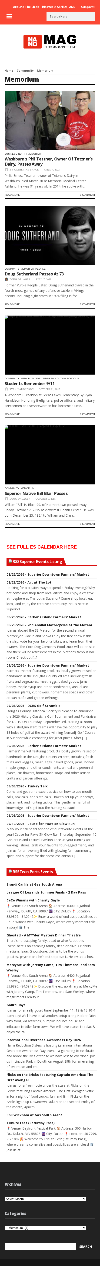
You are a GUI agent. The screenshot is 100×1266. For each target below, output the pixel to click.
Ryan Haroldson (22, 389)
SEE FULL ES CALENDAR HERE (42, 547)
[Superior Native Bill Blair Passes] (50, 454)
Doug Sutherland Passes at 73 (34, 274)
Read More (12, 194)
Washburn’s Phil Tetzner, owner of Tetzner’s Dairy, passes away (49, 161)
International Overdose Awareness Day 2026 (44, 1040)
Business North (16, 154)
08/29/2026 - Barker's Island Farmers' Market (44, 617)
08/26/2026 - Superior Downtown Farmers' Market (48, 574)
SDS (37, 378)
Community (25, 71)
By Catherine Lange (24, 169)
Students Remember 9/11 (29, 383)
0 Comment (87, 194)
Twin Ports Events (36, 872)
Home (9, 71)
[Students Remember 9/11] (50, 345)
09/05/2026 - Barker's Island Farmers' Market (44, 746)
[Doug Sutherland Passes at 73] (50, 235)
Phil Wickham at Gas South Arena (35, 1115)
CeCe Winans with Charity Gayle (33, 900)
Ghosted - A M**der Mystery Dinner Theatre (44, 935)
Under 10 (48, 378)
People (40, 269)
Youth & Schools (67, 378)
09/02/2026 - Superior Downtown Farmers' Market (48, 665)
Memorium (34, 154)
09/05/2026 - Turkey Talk (27, 786)
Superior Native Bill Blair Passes (36, 493)
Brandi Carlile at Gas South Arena (34, 884)
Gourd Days (16, 1005)
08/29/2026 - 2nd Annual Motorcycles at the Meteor (49, 625)
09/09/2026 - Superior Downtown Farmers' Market (48, 815)
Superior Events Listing (41, 561)
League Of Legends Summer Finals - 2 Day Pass (46, 892)
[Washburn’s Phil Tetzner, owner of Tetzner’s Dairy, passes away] (50, 120)
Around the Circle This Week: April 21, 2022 (44, 7)
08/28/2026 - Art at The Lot (29, 582)
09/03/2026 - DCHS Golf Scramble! (34, 705)
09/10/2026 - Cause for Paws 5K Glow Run (41, 823)
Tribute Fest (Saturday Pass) (31, 1123)
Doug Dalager (20, 279)
